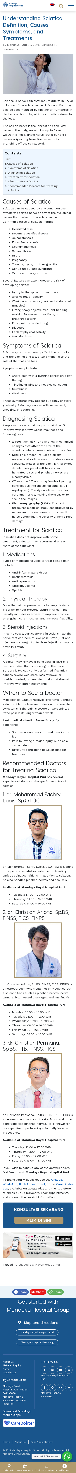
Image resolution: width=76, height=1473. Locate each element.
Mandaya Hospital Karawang (37, 1342)
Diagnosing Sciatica (21, 172)
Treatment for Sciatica (24, 177)
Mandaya (13, 45)
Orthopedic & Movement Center (37, 1264)
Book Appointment (32, 1184)
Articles (47, 45)
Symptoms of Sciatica (23, 168)
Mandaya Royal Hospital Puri (37, 1332)
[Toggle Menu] (71, 5)
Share (22, 1292)
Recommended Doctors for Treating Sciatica (33, 188)
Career (7, 1369)
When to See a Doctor (23, 181)
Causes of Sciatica (20, 163)
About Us (8, 1361)
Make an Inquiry (12, 1365)
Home (6, 1442)
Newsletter (9, 1372)
